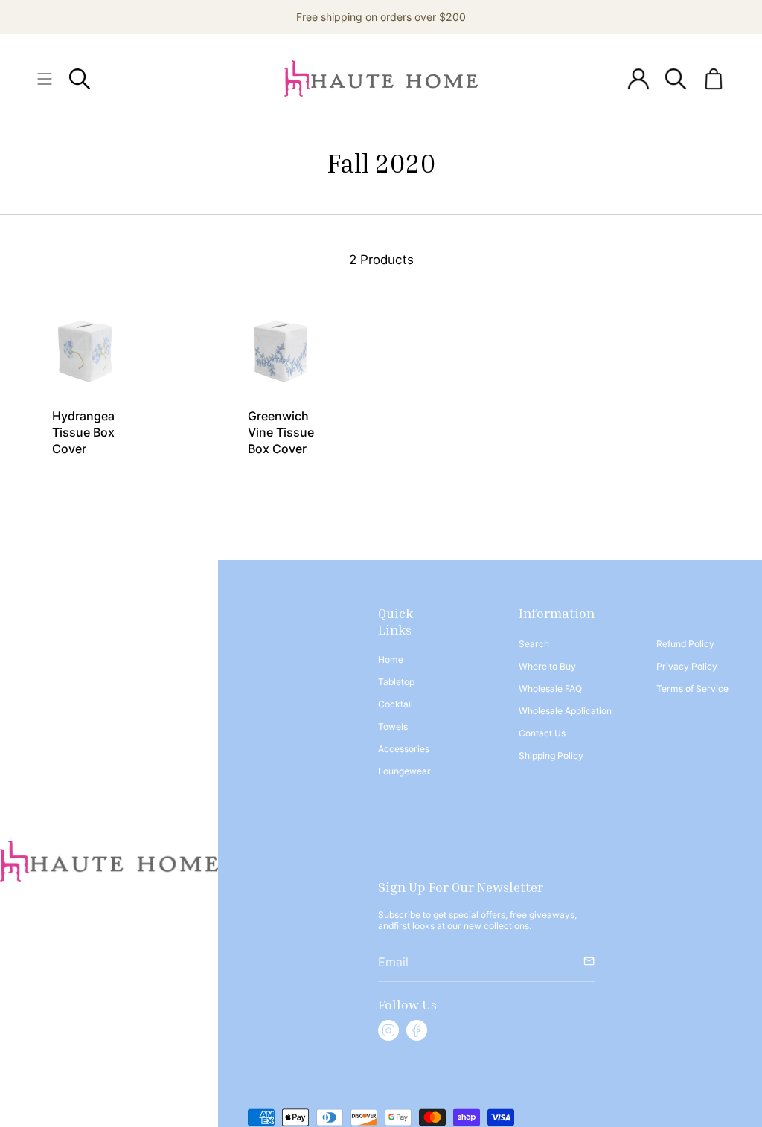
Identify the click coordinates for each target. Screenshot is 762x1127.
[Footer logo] (109, 861)
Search (534, 643)
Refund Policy (685, 643)
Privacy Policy (686, 666)
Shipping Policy (551, 755)
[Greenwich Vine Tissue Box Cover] (284, 349)
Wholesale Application (565, 710)
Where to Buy (547, 666)
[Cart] (713, 78)
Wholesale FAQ (550, 688)
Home (390, 659)
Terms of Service (692, 688)
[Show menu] (45, 78)
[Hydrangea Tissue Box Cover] (88, 349)
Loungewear (404, 771)
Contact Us (542, 733)
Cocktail (395, 704)
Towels (393, 726)
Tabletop (396, 681)
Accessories (403, 748)
